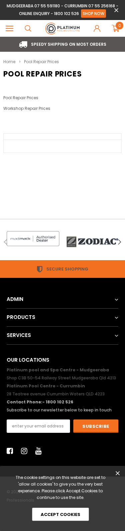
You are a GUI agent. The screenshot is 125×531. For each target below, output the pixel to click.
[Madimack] (33, 238)
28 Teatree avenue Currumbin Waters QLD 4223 (56, 394)
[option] (62, 44)
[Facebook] (12, 451)
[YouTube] (40, 451)
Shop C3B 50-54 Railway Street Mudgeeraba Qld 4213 (61, 378)
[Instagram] (26, 451)
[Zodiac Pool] (92, 241)
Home (9, 61)
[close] (116, 10)
